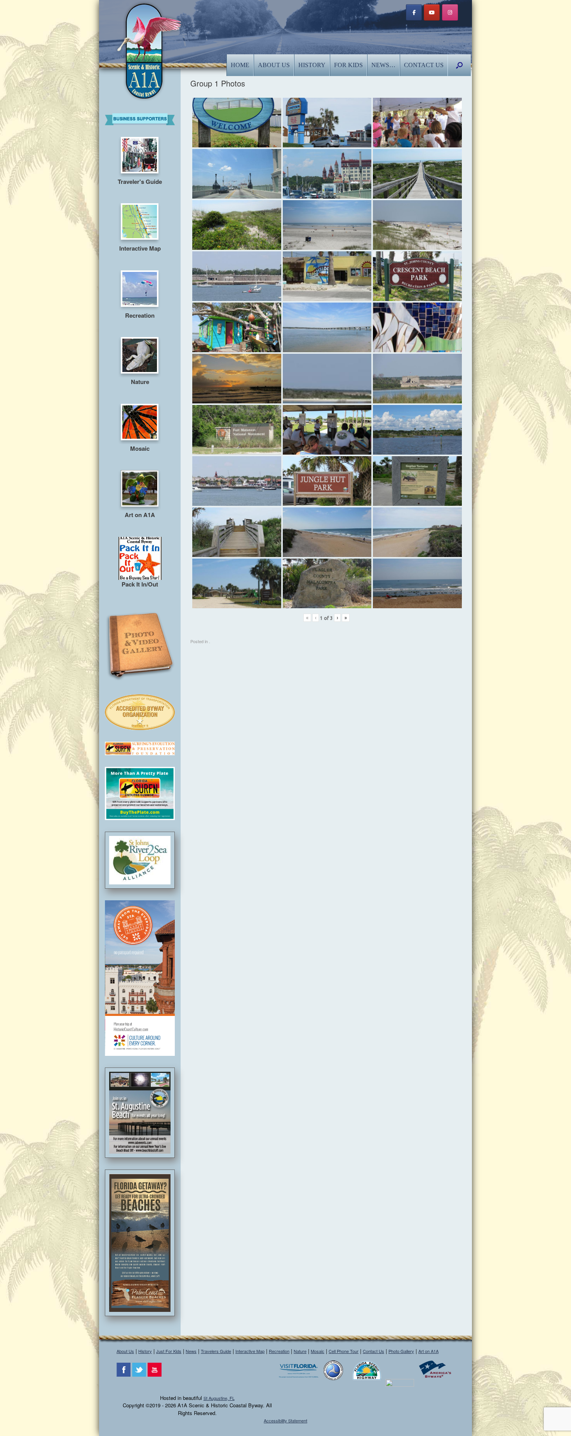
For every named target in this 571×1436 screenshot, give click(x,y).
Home (240, 65)
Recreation (279, 1351)
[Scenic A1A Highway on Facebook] (414, 12)
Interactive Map (250, 1351)
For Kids (348, 65)
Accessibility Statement (285, 1420)
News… (383, 65)
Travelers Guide (216, 1351)
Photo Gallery (401, 1351)
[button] (459, 65)
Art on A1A (428, 1351)
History (312, 65)
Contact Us (424, 65)
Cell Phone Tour (344, 1351)
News (191, 1351)
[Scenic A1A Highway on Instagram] (450, 12)
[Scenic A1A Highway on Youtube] (432, 12)
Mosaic (317, 1351)
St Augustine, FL (219, 1398)
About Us (274, 65)
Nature (300, 1351)
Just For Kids (168, 1351)
